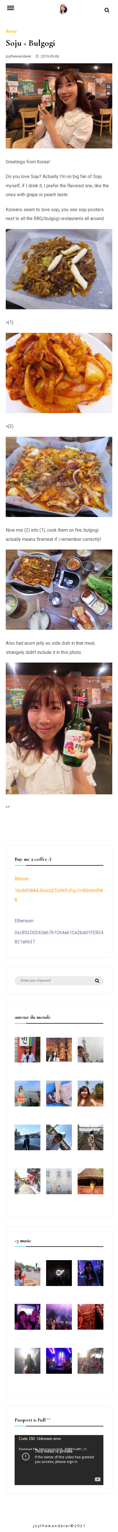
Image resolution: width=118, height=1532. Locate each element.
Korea (11, 31)
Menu (14, 7)
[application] (59, 1460)
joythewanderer (18, 56)
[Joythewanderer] (62, 10)
